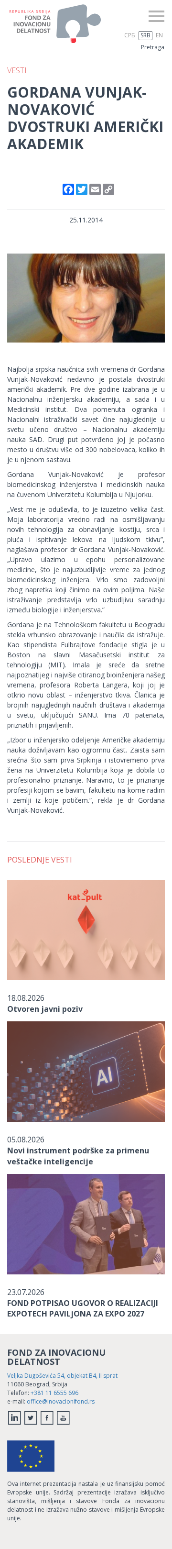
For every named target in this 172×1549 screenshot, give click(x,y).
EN (159, 35)
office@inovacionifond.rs (61, 1401)
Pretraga (152, 47)
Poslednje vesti (39, 859)
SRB (145, 35)
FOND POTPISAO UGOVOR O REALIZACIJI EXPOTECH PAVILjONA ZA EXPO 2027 (82, 1308)
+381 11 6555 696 (54, 1393)
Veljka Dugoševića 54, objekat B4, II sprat (62, 1376)
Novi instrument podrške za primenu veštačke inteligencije (78, 1155)
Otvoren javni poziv (45, 1009)
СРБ (129, 35)
